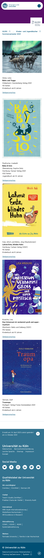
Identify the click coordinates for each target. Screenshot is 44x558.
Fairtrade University (9, 537)
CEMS (4, 524)
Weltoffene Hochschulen (11, 512)
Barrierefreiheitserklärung (23, 449)
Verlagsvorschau (8, 92)
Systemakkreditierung (10, 527)
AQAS (19, 524)
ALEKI (5, 31)
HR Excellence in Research (12, 515)
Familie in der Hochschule (29, 537)
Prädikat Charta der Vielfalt (12, 500)
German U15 (25, 488)
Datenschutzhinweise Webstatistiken (16, 552)
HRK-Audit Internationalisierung (14, 510)
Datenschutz (7, 449)
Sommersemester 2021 (11, 34)
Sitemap (20, 451)
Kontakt (5, 454)
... (14, 31)
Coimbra (5, 488)
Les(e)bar (12, 6)
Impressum (29, 451)
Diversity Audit (30, 500)
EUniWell (14, 488)
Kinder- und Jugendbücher (27, 31)
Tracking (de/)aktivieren (11, 554)
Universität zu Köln (14, 4)
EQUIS (12, 524)
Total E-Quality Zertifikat (11, 498)
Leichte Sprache (8, 451)
